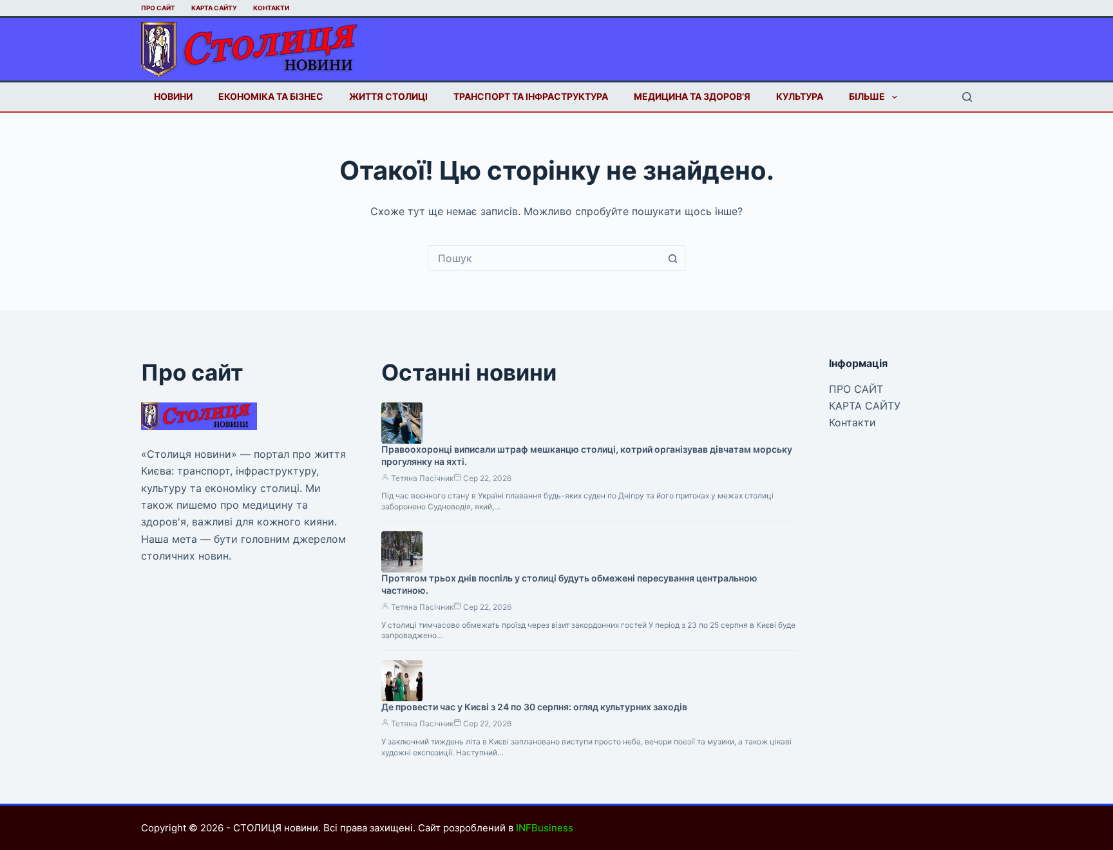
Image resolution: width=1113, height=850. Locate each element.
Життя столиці (388, 96)
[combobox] (544, 258)
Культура (799, 96)
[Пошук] (967, 97)
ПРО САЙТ (158, 8)
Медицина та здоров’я (692, 96)
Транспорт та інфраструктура (530, 96)
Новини (173, 96)
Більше (867, 96)
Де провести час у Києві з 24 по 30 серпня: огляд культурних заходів (534, 706)
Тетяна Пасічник (422, 478)
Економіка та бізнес (270, 96)
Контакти (271, 8)
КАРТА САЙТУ (214, 8)
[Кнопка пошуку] (672, 258)
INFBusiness (544, 828)
